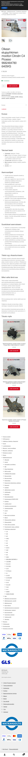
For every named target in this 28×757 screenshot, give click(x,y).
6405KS (12, 96)
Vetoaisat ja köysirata (8, 628)
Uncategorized (6, 626)
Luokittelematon (7, 446)
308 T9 (7, 547)
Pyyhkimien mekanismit (21, 11)
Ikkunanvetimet (8, 478)
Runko (4, 455)
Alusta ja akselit (6, 436)
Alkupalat (7, 460)
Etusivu (4, 11)
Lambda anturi (8, 503)
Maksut (5, 696)
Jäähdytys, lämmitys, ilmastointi (10, 441)
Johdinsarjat (7, 492)
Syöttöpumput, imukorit (10, 610)
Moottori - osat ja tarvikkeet (9, 448)
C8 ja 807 (8, 584)
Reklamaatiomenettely (8, 704)
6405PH (7, 98)
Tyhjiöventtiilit (8, 617)
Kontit (4, 443)
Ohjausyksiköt (8, 522)
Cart (21, 753)
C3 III (7, 568)
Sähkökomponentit (11, 11)
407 (7, 554)
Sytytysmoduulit (8, 612)
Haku (14, 754)
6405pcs (21, 96)
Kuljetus (5, 691)
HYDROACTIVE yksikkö (10, 473)
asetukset (21, 5)
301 (7, 540)
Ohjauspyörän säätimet (10, 520)
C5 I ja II (8, 580)
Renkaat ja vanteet (7, 453)
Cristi (7, 587)
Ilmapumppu (7, 480)
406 (7, 552)
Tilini (4, 709)
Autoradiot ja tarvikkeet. (10, 464)
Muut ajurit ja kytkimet (10, 515)
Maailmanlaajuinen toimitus (10, 693)
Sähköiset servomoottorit (10, 598)
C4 (6, 573)
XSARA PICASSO (10, 594)
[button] (24, 20)
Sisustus (5, 621)
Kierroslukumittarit (9, 496)
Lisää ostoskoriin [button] (14, 350)
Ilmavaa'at (7, 485)
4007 (7, 550)
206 (7, 533)
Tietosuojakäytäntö (8, 685)
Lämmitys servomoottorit (10, 506)
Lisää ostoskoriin (13, 86)
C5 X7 (7, 582)
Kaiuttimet (7, 494)
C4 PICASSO (5, 13)
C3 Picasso (8, 571)
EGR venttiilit (8, 471)
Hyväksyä (4, 7)
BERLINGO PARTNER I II (11, 559)
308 (7, 545)
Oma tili (4, 754)
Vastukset (7, 619)
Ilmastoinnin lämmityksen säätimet (13, 483)
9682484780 (12, 98)
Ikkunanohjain (8, 476)
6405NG (16, 96)
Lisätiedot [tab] (4, 109)
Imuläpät (7, 487)
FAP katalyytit (6, 439)
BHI (5, 466)
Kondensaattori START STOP (11, 499)
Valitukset (5, 712)
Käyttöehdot (6, 688)
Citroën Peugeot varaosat (9, 683)
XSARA (7, 591)
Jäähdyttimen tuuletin (10, 490)
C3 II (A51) (8, 566)
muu (6, 513)
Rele (6, 596)
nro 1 (7, 589)
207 (7, 536)
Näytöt (6, 517)
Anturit (6, 462)
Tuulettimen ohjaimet (9, 614)
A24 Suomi (5, 749)
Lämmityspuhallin (9, 508)
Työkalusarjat (6, 624)
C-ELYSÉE (8, 561)
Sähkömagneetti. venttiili (10, 601)
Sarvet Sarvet (8, 605)
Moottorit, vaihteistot (8, 450)
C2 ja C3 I (8, 564)
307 (7, 543)
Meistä (5, 699)
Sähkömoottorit (8, 603)
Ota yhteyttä (6, 701)
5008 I (7, 557)
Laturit (6, 510)
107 (7, 531)
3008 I (7, 538)
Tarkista (5, 706)
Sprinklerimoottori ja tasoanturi (12, 608)
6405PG (3, 98)
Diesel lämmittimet (9, 469)
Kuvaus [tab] (3, 105)
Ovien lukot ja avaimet (10, 524)
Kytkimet (7, 501)
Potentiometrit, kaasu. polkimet (12, 527)
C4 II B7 (8, 575)
